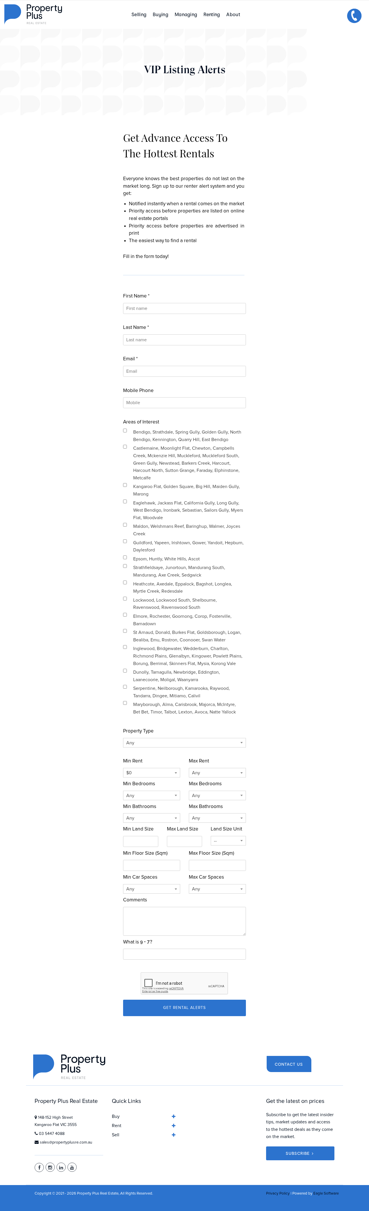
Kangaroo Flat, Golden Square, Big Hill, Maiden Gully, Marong (186, 490)
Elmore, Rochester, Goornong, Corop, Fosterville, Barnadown (182, 620)
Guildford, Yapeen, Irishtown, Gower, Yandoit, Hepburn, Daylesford (188, 546)
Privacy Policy (278, 1193)
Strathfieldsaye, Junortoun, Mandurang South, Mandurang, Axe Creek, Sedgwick (179, 571)
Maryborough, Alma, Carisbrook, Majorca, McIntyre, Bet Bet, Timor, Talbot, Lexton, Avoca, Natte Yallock (184, 708)
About (233, 14)
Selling (138, 14)
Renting (212, 14)
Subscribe (298, 1153)
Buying (160, 14)
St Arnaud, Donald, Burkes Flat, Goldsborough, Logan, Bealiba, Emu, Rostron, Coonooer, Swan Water (187, 636)
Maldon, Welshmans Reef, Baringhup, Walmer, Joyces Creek (186, 530)
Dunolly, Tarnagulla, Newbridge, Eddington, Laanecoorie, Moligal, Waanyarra (176, 676)
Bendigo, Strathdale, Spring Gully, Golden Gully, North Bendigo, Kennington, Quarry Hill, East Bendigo (187, 436)
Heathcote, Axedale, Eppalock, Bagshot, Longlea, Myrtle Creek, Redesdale (182, 588)
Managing (186, 14)
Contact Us (289, 1064)
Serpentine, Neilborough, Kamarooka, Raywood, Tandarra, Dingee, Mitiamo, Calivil (181, 692)
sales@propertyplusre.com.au (66, 1142)
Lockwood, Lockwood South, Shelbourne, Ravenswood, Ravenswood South (175, 604)
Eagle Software (326, 1193)
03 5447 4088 (52, 1134)
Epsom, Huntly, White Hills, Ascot (166, 559)
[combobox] (184, 742)
